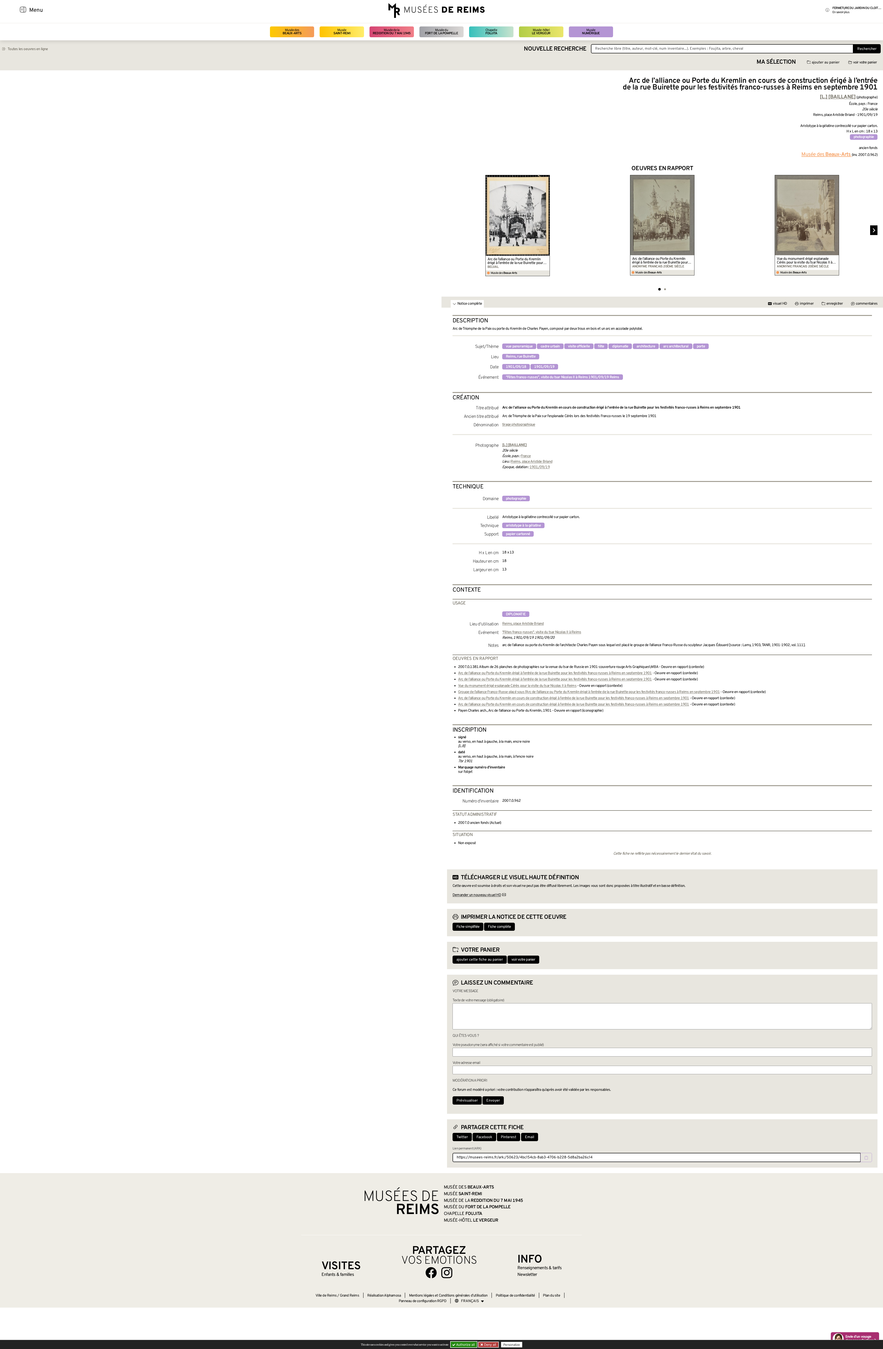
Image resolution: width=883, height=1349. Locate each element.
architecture (645, 346)
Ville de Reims (326, 1295)
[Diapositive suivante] (873, 230)
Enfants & (337, 1274)
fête (601, 346)
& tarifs (539, 1268)
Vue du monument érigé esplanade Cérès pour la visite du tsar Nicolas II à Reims (804, 260)
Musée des (292, 32)
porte (701, 346)
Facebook (484, 1137)
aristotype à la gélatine (523, 525)
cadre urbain (550, 346)
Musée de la (392, 32)
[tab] (659, 289)
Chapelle (491, 32)
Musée (341, 32)
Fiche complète (499, 927)
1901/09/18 (516, 367)
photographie (864, 137)
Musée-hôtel (541, 32)
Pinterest (508, 1137)
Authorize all (465, 1344)
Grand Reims (349, 1295)
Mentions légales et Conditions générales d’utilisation (448, 1295)
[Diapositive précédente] (450, 230)
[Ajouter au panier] (547, 178)
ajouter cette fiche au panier (479, 959)
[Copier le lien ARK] (866, 1157)
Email (529, 1137)
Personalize (511, 1344)
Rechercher (867, 49)
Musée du (441, 32)
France (526, 456)
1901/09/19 (544, 367)
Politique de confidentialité (515, 1295)
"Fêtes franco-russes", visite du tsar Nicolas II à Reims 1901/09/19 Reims (562, 377)
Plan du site (551, 1295)
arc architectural (675, 346)
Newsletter (527, 1274)
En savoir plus (840, 12)
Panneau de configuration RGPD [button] (422, 1301)
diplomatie (620, 346)
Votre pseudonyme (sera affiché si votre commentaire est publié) (498, 1045)
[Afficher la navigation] (23, 10)
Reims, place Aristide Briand (531, 461)
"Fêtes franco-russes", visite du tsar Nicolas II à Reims (541, 632)
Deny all (489, 1344)
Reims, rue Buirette (521, 356)
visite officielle (579, 346)
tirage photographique (518, 424)
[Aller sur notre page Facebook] (431, 1272)
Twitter (462, 1137)
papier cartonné (518, 534)
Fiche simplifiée (467, 927)
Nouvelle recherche (555, 49)
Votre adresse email (466, 1063)
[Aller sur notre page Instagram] (446, 1272)
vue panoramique (519, 346)
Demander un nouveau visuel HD (477, 895)
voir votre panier (865, 62)
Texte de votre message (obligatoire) (478, 1000)
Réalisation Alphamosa (384, 1295)
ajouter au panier (826, 62)
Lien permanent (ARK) (467, 1149)
